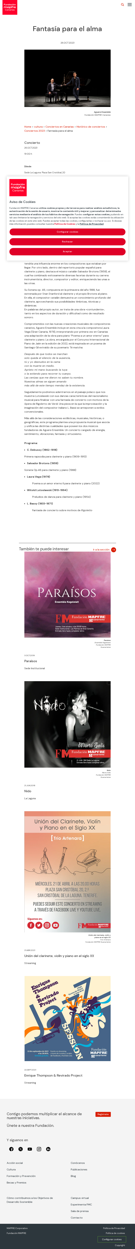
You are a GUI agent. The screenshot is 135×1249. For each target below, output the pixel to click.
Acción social (15, 1163)
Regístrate (103, 1114)
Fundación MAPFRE (16, 1233)
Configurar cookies (112, 1239)
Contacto (77, 1217)
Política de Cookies (64, 224)
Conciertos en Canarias (59, 126)
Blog (73, 1176)
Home (27, 126)
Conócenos (78, 1163)
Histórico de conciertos (91, 126)
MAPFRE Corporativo (17, 1228)
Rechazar (67, 241)
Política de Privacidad (114, 1228)
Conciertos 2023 (34, 130)
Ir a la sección (101, 549)
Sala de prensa (80, 1211)
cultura (38, 126)
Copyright (120, 1245)
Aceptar (67, 251)
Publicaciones (79, 1169)
